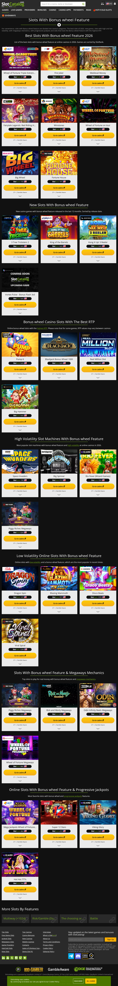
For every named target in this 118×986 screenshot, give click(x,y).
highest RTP (42, 328)
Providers (30, 10)
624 (22, 532)
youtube (7, 956)
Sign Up (110, 939)
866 (22, 766)
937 (61, 597)
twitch (20, 956)
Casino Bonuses (28, 935)
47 (22, 77)
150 (22, 480)
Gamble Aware (22, 88)
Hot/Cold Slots (103, 10)
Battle (94, 918)
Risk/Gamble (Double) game (45, 918)
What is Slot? (50, 935)
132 (22, 181)
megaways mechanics (86, 679)
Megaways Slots (8, 942)
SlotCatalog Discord (78, 955)
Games (5, 10)
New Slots (5, 951)
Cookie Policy (48, 948)
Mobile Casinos (28, 942)
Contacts (25, 945)
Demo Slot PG (27, 951)
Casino (52, 10)
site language (107, 3)
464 (22, 831)
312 (61, 480)
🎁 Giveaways (9, 15)
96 (60, 129)
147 (22, 597)
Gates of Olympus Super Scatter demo (37, 948)
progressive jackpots (73, 796)
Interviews (47, 932)
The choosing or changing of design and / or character (74, 918)
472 (61, 831)
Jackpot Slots (6, 938)
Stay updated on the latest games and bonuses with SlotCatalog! (91, 933)
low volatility (35, 562)
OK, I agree (91, 981)
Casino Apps (65, 10)
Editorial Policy (48, 951)
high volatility (73, 445)
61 (99, 77)
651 (61, 714)
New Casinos (27, 938)
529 (100, 831)
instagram (16, 956)
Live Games (16, 10)
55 (60, 77)
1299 (22, 649)
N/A (22, 246)
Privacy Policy (48, 945)
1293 (99, 597)
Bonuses (42, 10)
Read (88, 10)
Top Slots (5, 932)
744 (22, 883)
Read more (78, 981)
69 (22, 129)
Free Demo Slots (8, 935)
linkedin (3, 956)
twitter (12, 956)
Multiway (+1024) (14, 918)
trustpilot (25, 956)
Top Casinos (27, 932)
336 (100, 480)
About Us (46, 938)
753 (100, 714)
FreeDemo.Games (88, 954)
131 (100, 129)
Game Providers (8, 945)
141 (61, 181)
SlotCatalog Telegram (71, 955)
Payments (78, 10)
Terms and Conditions (51, 942)
